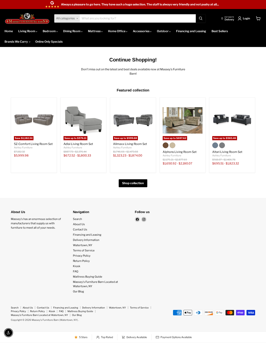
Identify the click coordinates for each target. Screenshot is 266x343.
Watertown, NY (82, 245)
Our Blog (78, 291)
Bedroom (49, 31)
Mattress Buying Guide (87, 276)
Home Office (117, 31)
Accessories (141, 31)
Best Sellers (220, 31)
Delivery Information (86, 240)
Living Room (27, 31)
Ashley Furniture (23, 147)
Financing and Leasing (191, 31)
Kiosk (76, 266)
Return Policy (81, 261)
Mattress (94, 31)
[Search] (201, 18)
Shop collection (133, 183)
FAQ (75, 271)
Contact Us (80, 229)
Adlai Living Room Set (78, 144)
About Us (79, 224)
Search (77, 219)
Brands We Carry (16, 41)
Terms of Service (84, 250)
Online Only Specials (49, 41)
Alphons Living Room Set (180, 152)
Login (246, 18)
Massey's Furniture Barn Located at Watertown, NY (39, 315)
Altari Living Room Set (227, 152)
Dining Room (72, 31)
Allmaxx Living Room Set (130, 144)
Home (9, 31)
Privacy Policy (81, 255)
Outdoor (163, 31)
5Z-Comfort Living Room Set (33, 144)
